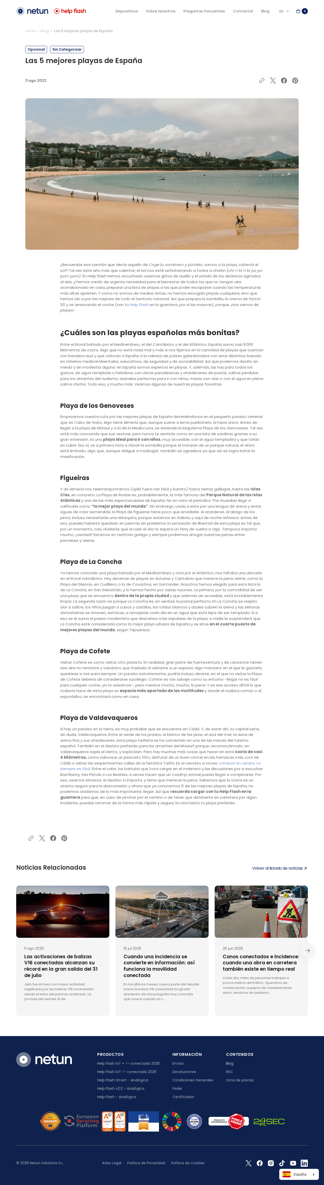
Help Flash (139, 304)
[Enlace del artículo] (62, 951)
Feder (177, 1088)
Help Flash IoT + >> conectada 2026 (128, 1063)
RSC (229, 1071)
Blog (44, 30)
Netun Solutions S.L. (47, 1162)
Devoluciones (184, 1071)
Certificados (183, 1096)
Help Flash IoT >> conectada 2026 (126, 1071)
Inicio (30, 30)
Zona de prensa (240, 1080)
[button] (302, 11)
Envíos (178, 1063)
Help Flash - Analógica (116, 1096)
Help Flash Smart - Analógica (122, 1080)
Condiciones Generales (192, 1080)
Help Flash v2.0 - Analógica (120, 1088)
